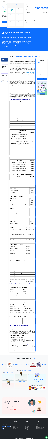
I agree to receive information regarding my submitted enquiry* (36, 22)
